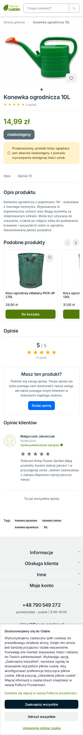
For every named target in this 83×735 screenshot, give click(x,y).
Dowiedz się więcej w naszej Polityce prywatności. (41, 693)
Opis (7, 176)
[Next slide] (75, 242)
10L (46, 527)
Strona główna (14, 22)
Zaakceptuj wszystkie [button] (41, 704)
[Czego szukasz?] (74, 8)
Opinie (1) (25, 176)
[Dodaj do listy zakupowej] (71, 78)
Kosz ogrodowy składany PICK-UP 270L (30, 295)
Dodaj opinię (41, 405)
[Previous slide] (67, 242)
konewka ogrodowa (26, 520)
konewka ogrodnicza (26, 527)
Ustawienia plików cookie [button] (42, 728)
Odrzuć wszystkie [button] (41, 717)
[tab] (42, 89)
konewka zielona (51, 520)
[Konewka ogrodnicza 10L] (12, 8)
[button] (20, 104)
